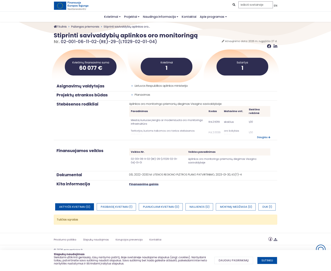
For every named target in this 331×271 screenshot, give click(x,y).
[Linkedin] (275, 46)
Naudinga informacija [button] (159, 17)
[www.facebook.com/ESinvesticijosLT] (270, 239)
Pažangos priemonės (85, 27)
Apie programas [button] (212, 17)
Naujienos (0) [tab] (199, 207)
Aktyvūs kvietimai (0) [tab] (74, 207)
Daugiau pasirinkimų (234, 260)
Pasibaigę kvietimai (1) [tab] (117, 207)
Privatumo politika (65, 239)
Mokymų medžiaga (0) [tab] (236, 207)
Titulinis (62, 27)
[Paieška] (234, 4)
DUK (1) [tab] (267, 207)
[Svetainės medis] (275, 239)
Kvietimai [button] (111, 17)
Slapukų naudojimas (96, 239)
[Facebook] (269, 46)
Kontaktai (189, 17)
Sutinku (267, 260)
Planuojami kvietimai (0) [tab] (161, 207)
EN (275, 6)
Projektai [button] (130, 17)
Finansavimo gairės (143, 184)
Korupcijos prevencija (129, 239)
